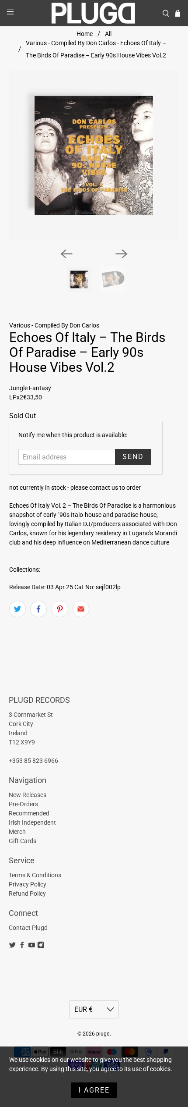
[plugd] (94, 13)
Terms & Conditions (35, 875)
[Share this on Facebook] (38, 609)
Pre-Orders (23, 804)
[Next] (121, 253)
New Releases (27, 794)
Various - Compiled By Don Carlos (54, 325)
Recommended (29, 813)
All (108, 34)
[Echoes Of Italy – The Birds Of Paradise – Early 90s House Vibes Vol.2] (94, 155)
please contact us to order (105, 487)
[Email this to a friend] (81, 609)
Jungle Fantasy (30, 388)
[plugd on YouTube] (31, 946)
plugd (103, 1034)
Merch (17, 831)
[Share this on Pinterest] (60, 609)
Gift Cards (22, 840)
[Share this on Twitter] (17, 609)
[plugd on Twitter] (12, 946)
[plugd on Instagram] (41, 946)
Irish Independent (32, 822)
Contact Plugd (28, 927)
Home (85, 34)
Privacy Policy (27, 884)
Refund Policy (27, 893)
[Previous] (66, 253)
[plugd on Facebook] (22, 946)
